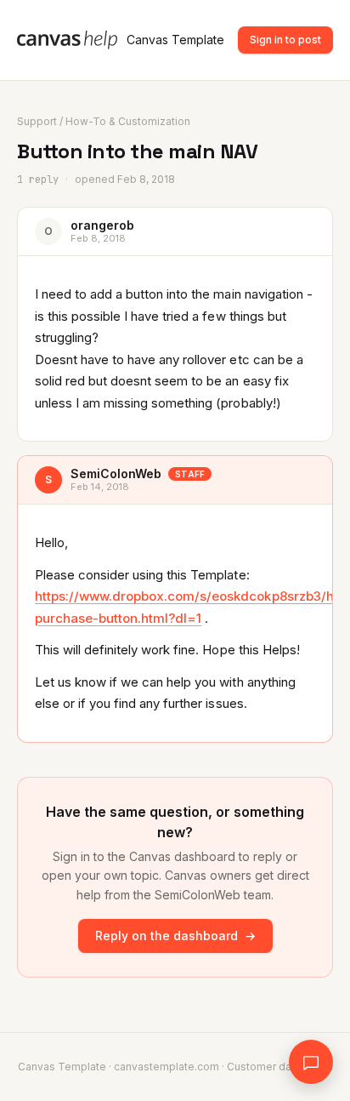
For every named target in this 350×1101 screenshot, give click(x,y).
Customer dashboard (280, 1066)
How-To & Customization (127, 121)
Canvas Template (175, 39)
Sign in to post (285, 39)
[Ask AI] (311, 1062)
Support (37, 121)
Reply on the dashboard (175, 935)
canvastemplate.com (166, 1066)
